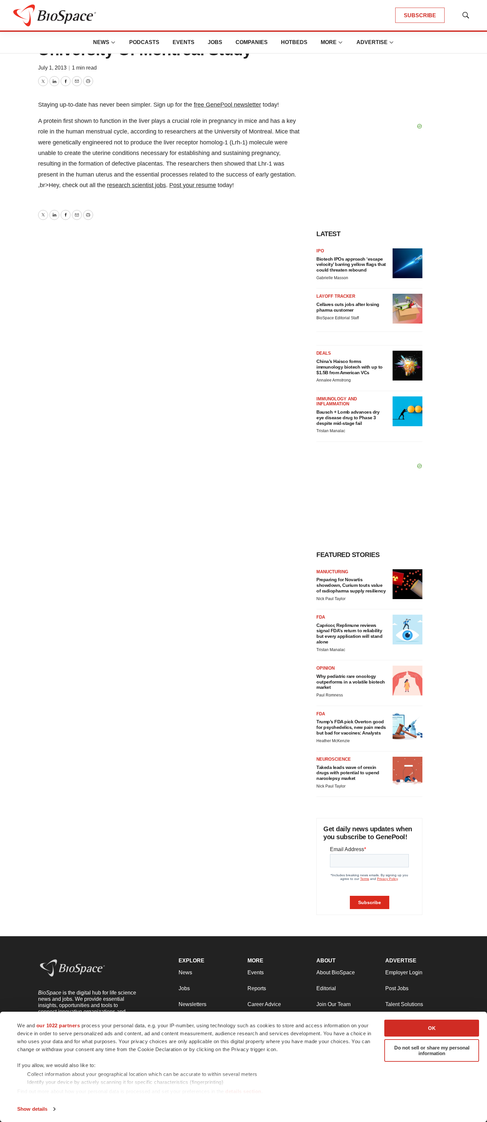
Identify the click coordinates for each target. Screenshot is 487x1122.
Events (183, 42)
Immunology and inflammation (336, 401)
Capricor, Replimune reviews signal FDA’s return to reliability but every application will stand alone (349, 633)
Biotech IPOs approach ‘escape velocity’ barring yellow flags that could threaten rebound (351, 264)
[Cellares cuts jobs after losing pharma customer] (407, 309)
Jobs (215, 42)
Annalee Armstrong (333, 380)
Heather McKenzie (333, 741)
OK (432, 1028)
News (101, 42)
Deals (323, 353)
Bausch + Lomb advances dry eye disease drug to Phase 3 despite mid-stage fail (347, 417)
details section (243, 1091)
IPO (320, 250)
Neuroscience (333, 759)
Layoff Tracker (335, 296)
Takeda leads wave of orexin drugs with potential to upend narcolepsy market (347, 773)
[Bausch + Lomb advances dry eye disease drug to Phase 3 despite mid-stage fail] (407, 411)
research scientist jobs (136, 185)
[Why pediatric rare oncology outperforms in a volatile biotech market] (407, 680)
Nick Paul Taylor (331, 598)
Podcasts (144, 42)
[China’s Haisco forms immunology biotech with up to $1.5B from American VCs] (407, 366)
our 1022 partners (58, 1025)
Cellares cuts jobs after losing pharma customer (347, 307)
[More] (113, 42)
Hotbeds (294, 42)
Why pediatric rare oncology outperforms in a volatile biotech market (350, 682)
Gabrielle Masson (332, 278)
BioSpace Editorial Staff (337, 318)
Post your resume (192, 185)
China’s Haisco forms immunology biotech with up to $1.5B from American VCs (349, 367)
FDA (320, 617)
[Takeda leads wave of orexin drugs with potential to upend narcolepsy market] (407, 772)
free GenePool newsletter (227, 104)
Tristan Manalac (330, 431)
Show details (32, 1109)
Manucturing (332, 571)
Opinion (325, 668)
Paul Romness (329, 695)
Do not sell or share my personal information (431, 1050)
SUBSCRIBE (420, 15)
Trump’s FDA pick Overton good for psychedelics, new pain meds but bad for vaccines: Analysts (351, 727)
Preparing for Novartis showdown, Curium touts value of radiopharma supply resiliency (351, 585)
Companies (252, 42)
